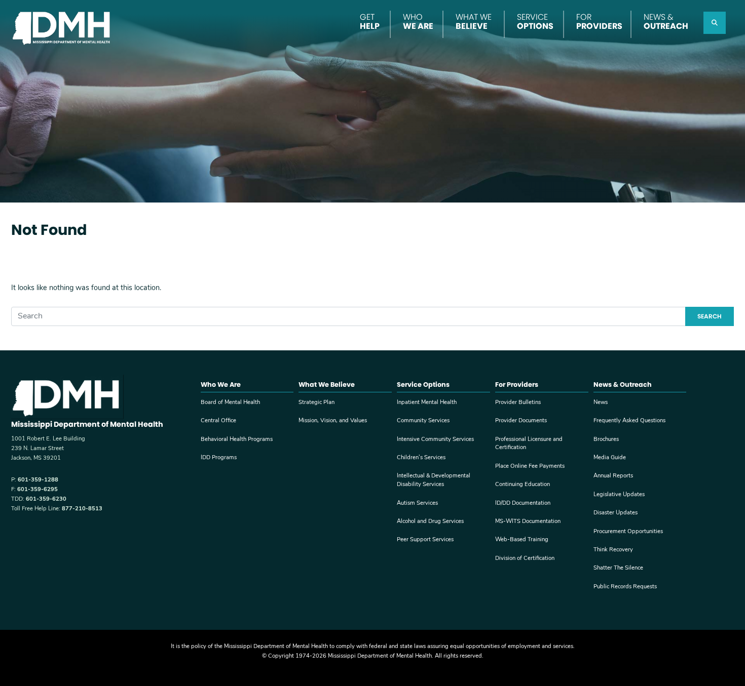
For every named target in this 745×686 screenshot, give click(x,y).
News (600, 403)
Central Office (218, 421)
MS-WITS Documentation (528, 521)
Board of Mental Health (230, 403)
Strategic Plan (316, 403)
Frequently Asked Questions (629, 421)
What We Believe (474, 21)
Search (709, 316)
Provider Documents (521, 421)
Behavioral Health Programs (237, 439)
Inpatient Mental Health (427, 403)
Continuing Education (522, 485)
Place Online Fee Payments (530, 466)
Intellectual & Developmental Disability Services (433, 480)
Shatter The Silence (618, 568)
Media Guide (609, 458)
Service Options (535, 21)
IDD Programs (219, 458)
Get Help (370, 21)
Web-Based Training (521, 540)
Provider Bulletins (518, 403)
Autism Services (417, 503)
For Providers (599, 21)
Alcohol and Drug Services (430, 521)
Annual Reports (613, 476)
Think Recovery (613, 550)
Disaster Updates (615, 513)
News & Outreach (666, 21)
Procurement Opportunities (628, 532)
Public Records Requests (625, 587)
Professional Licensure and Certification (529, 444)
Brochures (606, 439)
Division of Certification (524, 558)
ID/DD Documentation (522, 503)
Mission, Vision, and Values (333, 421)
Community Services (423, 421)
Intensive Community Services (435, 439)
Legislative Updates (619, 495)
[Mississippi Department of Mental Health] (62, 27)
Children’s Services (421, 458)
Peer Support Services (425, 540)
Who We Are (418, 21)
